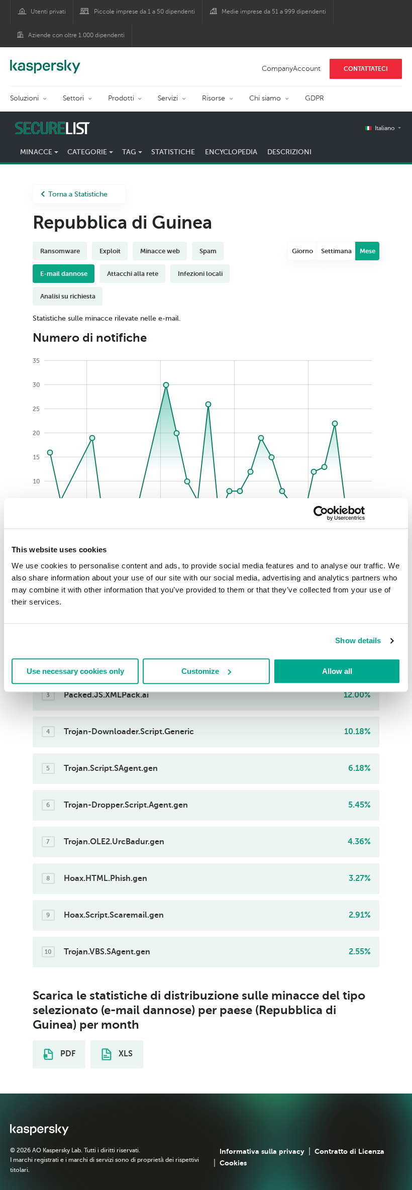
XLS (125, 1053)
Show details (358, 640)
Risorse (213, 98)
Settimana (336, 251)
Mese (367, 251)
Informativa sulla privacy (262, 1151)
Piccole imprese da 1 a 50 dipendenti (144, 11)
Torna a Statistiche (78, 194)
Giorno (302, 251)
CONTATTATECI (366, 68)
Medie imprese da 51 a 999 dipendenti (274, 11)
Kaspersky (45, 61)
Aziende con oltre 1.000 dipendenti (76, 35)
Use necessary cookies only (75, 671)
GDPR (314, 98)
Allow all (337, 671)
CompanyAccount (291, 68)
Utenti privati (48, 11)
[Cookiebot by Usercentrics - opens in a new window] (321, 513)
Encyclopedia (231, 152)
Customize (200, 671)
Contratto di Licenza (349, 1151)
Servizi (168, 98)
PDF (66, 1053)
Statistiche (173, 152)
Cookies (233, 1163)
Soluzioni (24, 98)
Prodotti (121, 98)
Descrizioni (289, 152)
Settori (73, 98)
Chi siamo (265, 98)
